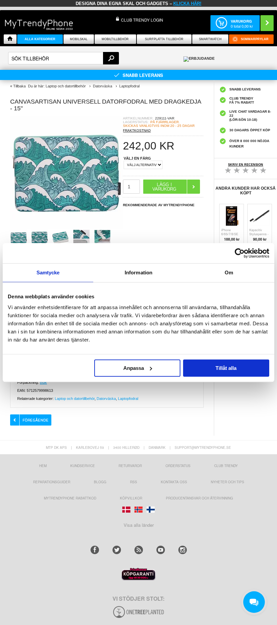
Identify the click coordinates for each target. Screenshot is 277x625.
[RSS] (138, 550)
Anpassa (133, 368)
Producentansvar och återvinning (199, 498)
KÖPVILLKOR (131, 498)
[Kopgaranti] (138, 578)
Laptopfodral (128, 399)
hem (43, 465)
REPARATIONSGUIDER (51, 482)
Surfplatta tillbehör (164, 39)
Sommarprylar (255, 39)
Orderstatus (178, 465)
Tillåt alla (226, 368)
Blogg (100, 482)
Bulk (43, 382)
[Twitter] (116, 550)
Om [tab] (229, 272)
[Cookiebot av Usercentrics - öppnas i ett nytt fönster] (239, 253)
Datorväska (106, 399)
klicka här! (187, 3)
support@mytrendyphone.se (203, 447)
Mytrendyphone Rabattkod (70, 498)
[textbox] (63, 58)
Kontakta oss (174, 482)
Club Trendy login (142, 20)
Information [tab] (138, 272)
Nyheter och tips (227, 482)
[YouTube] (160, 550)
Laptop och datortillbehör (75, 399)
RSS (133, 482)
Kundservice (82, 465)
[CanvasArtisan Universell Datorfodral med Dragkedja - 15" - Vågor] (66, 227)
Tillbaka (19, 86)
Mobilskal (78, 39)
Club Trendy (226, 465)
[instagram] (182, 550)
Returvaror (130, 465)
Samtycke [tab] (48, 272)
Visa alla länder (139, 525)
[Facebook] (95, 550)
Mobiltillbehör (115, 39)
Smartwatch (210, 39)
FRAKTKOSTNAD (137, 130)
